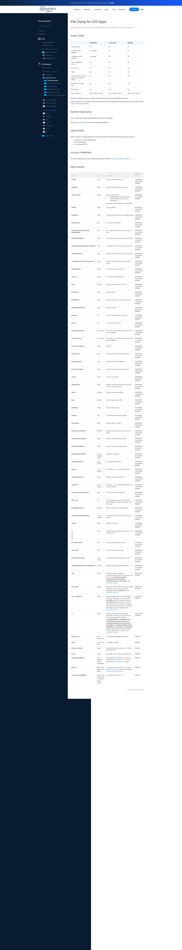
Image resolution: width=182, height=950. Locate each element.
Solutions (87, 9)
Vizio (47, 132)
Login (142, 9)
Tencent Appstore (51, 100)
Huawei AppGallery (51, 106)
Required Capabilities (117, 661)
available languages (112, 583)
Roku (47, 113)
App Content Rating (52, 92)
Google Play (49, 55)
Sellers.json (47, 136)
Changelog (41, 34)
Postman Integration (48, 42)
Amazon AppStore (51, 103)
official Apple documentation (114, 671)
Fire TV (48, 122)
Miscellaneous (47, 45)
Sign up (134, 9)
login (77, 122)
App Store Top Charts (52, 83)
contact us (74, 103)
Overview (41, 31)
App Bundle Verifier (49, 52)
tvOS (47, 119)
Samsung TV (49, 126)
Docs (114, 9)
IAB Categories (50, 86)
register (83, 122)
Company (121, 9)
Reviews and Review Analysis (54, 95)
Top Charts (98, 9)
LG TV (47, 129)
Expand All (55, 49)
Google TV (49, 116)
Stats (106, 9)
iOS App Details (51, 80)
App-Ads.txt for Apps (52, 89)
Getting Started (46, 68)
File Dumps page (116, 159)
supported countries (112, 592)
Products (77, 9)
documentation (118, 659)
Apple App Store (50, 58)
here (112, 3)
